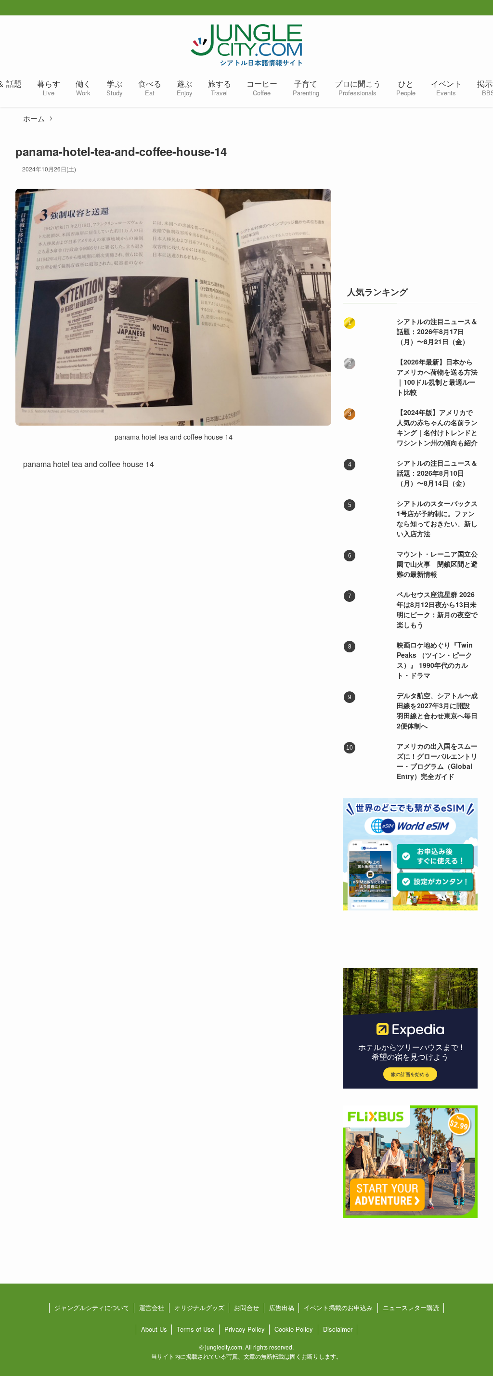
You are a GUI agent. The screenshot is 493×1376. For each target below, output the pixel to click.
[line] (485, 8)
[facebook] (439, 8)
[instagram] (470, 8)
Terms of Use (195, 1329)
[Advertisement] (410, 203)
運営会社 (151, 1307)
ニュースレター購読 (411, 1307)
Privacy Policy (244, 1329)
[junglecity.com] (246, 44)
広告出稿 (281, 1307)
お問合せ (246, 1307)
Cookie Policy (293, 1329)
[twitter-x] (454, 8)
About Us (154, 1329)
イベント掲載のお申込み (338, 1307)
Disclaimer (337, 1329)
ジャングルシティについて (92, 1307)
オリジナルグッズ (199, 1307)
